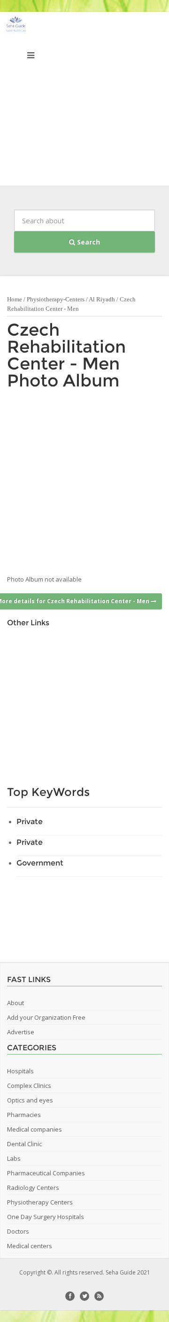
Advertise (20, 1032)
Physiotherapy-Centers (55, 299)
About (15, 1003)
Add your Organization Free (46, 1017)
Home (14, 299)
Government (39, 862)
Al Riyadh (102, 299)
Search (87, 241)
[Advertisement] (84, 101)
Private (29, 821)
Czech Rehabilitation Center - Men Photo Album (66, 355)
